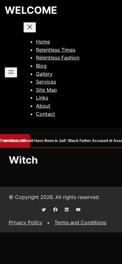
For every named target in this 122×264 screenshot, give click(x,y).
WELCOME (31, 10)
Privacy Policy (25, 222)
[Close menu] (29, 27)
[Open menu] (11, 72)
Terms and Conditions (80, 222)
